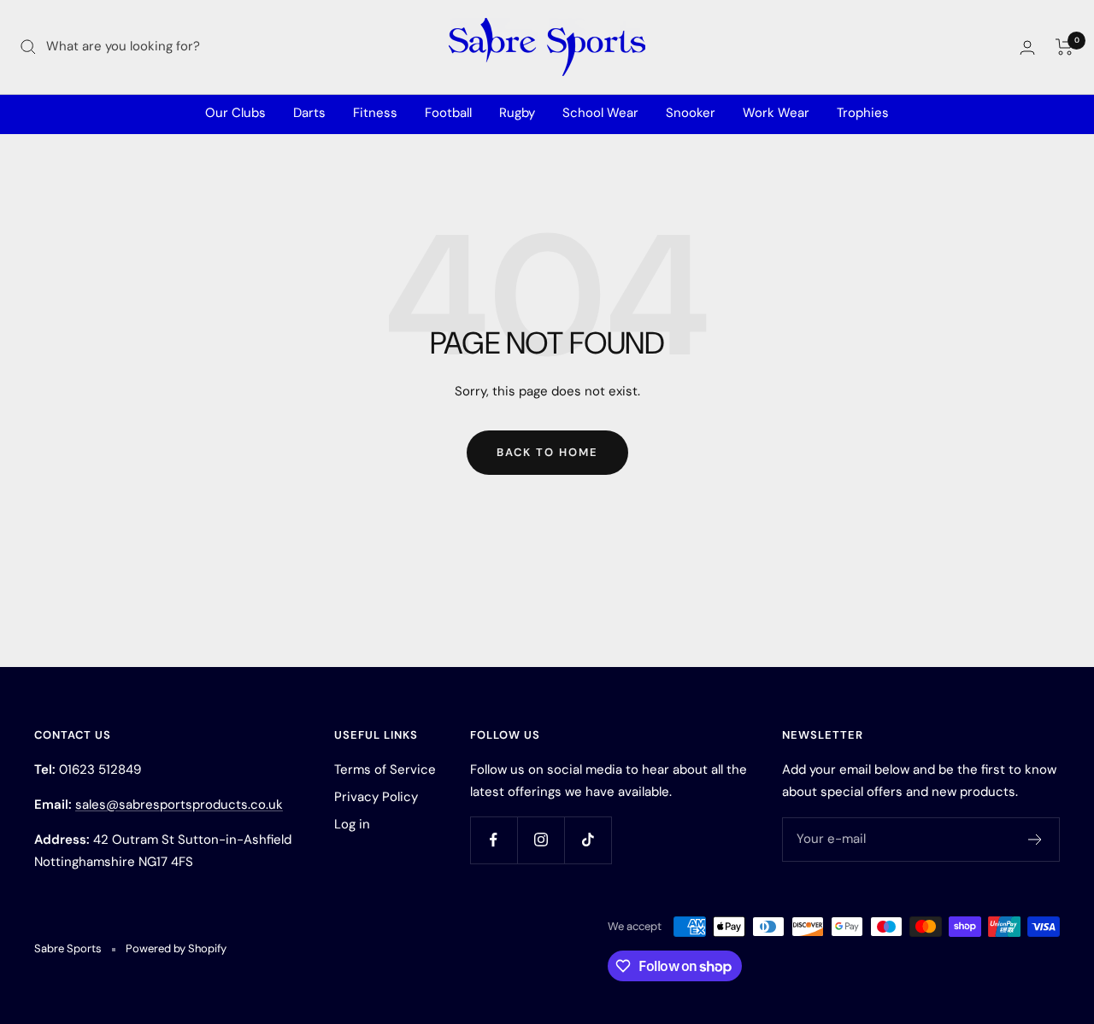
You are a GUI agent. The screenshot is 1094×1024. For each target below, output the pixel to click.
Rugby (517, 112)
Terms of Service (385, 769)
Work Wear (776, 112)
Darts (309, 112)
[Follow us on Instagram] (540, 839)
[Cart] (1064, 47)
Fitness (375, 112)
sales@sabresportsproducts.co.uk (179, 804)
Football (448, 112)
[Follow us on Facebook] (493, 839)
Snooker (690, 112)
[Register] (1035, 840)
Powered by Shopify (176, 948)
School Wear (600, 112)
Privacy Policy (376, 796)
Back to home (547, 452)
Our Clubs (235, 112)
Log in (352, 824)
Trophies (863, 112)
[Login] (1027, 47)
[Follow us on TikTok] (587, 839)
